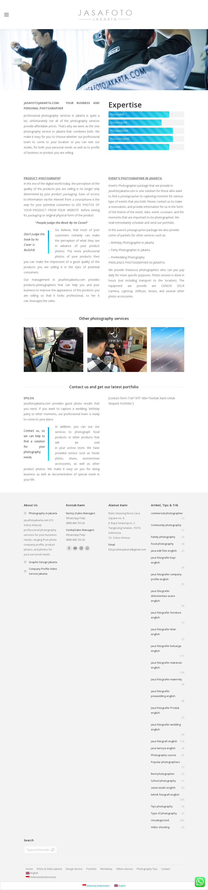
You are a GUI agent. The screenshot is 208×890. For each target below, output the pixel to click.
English (34, 873)
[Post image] (53, 349)
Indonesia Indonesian (43, 877)
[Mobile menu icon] (6, 14)
